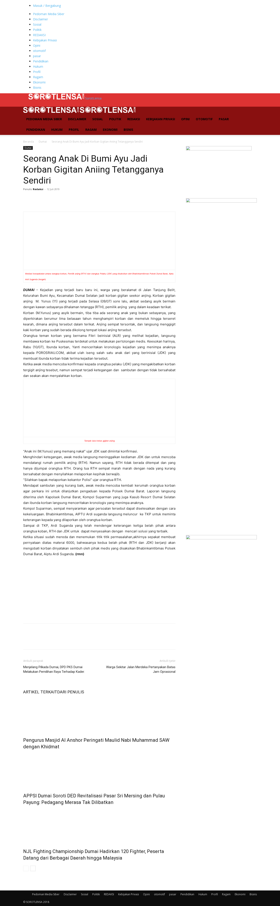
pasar (37, 56)
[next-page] (33, 868)
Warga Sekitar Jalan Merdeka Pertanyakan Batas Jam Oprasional (140, 669)
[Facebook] (27, 199)
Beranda (28, 141)
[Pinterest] (47, 199)
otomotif (39, 51)
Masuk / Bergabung (47, 6)
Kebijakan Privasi (45, 40)
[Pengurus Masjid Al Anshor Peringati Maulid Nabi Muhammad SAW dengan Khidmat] (99, 714)
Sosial (37, 24)
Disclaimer (40, 19)
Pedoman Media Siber (48, 14)
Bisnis (37, 87)
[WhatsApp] (57, 199)
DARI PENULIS (70, 691)
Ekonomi (39, 82)
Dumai (43, 141)
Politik (37, 30)
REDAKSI (39, 35)
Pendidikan (40, 61)
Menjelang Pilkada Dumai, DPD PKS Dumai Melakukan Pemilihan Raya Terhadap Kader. (54, 669)
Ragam (38, 77)
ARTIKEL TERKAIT (40, 691)
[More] (68, 199)
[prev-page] (26, 868)
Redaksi (38, 189)
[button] (251, 112)
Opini (36, 45)
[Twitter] (37, 199)
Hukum (38, 66)
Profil (36, 72)
